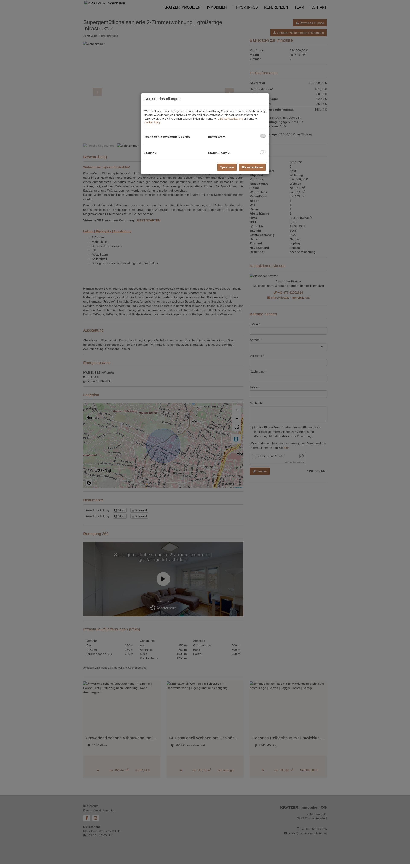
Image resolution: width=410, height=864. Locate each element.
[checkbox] (263, 136)
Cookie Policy (152, 122)
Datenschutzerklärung (230, 118)
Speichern (227, 167)
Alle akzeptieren (252, 167)
